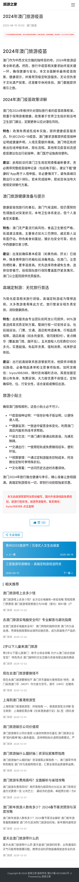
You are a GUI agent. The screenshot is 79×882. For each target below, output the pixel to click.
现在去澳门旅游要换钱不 (21, 673)
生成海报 (14, 534)
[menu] (73, 4)
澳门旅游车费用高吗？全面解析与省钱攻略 (34, 780)
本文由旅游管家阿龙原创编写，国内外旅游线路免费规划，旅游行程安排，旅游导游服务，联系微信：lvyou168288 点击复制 (39, 501)
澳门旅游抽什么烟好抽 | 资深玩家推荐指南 (34, 753)
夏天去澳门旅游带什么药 (21, 838)
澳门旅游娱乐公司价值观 (21, 727)
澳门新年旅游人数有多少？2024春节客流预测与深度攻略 (39, 809)
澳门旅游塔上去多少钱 (19, 593)
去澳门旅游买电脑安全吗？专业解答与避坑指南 (37, 620)
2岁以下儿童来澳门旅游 (20, 647)
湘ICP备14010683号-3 (59, 873)
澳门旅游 (32, 25)
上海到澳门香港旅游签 (19, 700)
